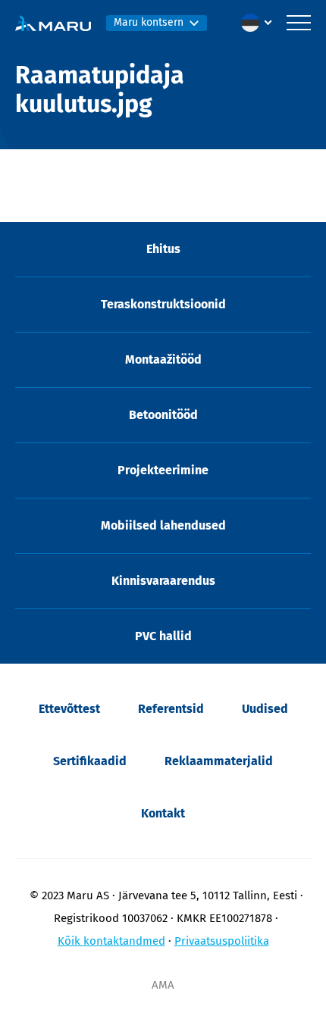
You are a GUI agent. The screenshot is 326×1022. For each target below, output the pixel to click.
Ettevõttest (69, 709)
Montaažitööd (163, 359)
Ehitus (163, 249)
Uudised (265, 709)
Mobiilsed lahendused (163, 525)
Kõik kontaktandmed (111, 941)
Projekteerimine (163, 470)
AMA (163, 985)
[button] (260, 23)
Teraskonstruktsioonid (163, 304)
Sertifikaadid (90, 761)
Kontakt (163, 813)
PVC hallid (163, 636)
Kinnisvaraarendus (163, 581)
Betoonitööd (163, 415)
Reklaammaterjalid (219, 761)
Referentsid (171, 709)
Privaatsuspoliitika (221, 941)
